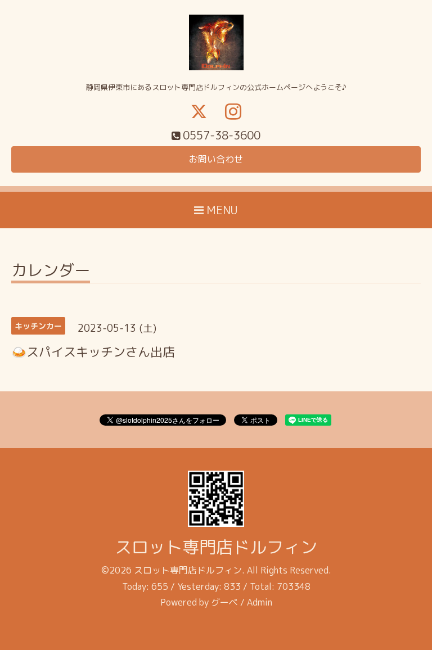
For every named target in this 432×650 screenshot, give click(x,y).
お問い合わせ (216, 159)
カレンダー (50, 272)
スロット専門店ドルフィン (216, 547)
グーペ (224, 602)
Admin (259, 602)
